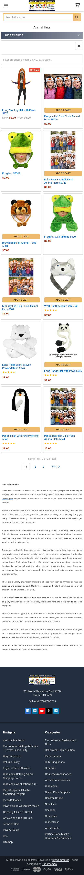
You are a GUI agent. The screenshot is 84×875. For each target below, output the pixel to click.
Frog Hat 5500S (11, 173)
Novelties (50, 804)
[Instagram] (35, 711)
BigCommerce (60, 859)
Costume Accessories (58, 774)
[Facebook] (28, 711)
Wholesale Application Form (19, 784)
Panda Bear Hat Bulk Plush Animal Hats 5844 (59, 437)
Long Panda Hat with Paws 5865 (63, 370)
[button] (79, 46)
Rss (5, 836)
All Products (52, 828)
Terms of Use (11, 824)
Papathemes (49, 863)
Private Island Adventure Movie (21, 805)
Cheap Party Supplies (57, 792)
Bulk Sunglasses (55, 762)
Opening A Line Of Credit (17, 812)
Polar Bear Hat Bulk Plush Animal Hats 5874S (58, 181)
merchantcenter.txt (14, 740)
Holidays (50, 768)
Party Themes (53, 756)
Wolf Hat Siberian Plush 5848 (61, 306)
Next (54, 466)
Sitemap (8, 841)
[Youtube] (42, 711)
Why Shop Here (12, 756)
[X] (49, 711)
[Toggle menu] (5, 5)
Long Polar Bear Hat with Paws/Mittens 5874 (16, 366)
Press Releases (12, 800)
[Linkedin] (56, 711)
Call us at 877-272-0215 (42, 701)
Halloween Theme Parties (60, 750)
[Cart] (78, 5)
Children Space (54, 798)
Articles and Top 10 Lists (17, 817)
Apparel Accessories (57, 780)
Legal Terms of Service (16, 768)
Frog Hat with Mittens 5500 (60, 236)
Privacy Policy (11, 829)
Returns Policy (11, 762)
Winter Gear (52, 822)
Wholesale (51, 786)
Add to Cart (63, 110)
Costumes (51, 816)
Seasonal (50, 810)
